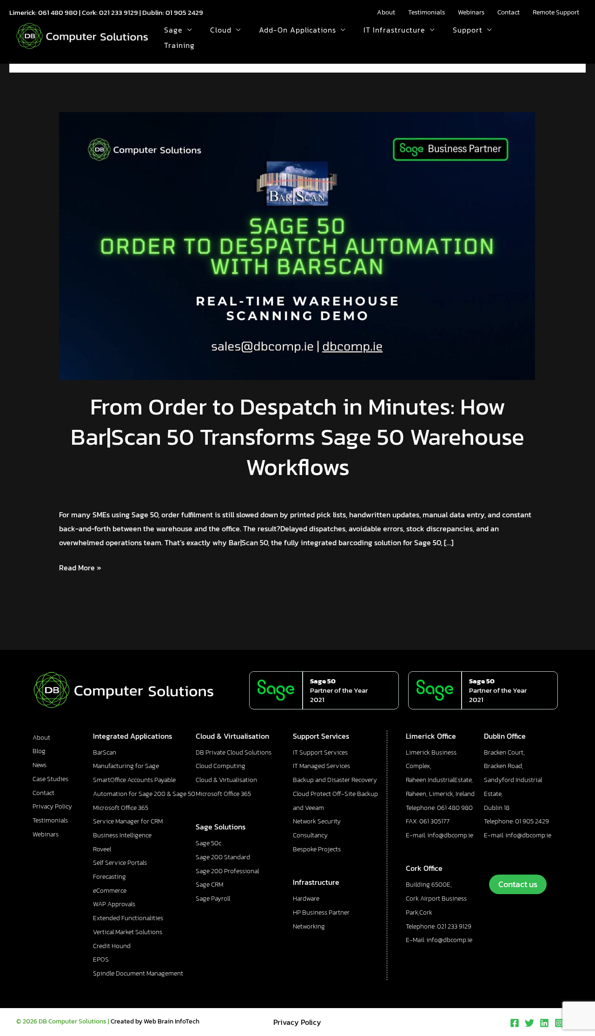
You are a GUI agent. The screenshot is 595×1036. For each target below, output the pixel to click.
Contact (508, 12)
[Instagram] (559, 1023)
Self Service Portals (120, 863)
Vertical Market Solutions (127, 932)
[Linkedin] (544, 1023)
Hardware (306, 898)
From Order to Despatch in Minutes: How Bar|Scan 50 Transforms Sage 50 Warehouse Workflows (297, 436)
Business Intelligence (122, 835)
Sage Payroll (213, 898)
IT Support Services (320, 752)
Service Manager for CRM (128, 821)
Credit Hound (112, 946)
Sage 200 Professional (227, 871)
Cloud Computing (220, 766)
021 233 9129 (118, 12)
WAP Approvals (114, 904)
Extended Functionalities (128, 918)
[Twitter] (529, 1023)
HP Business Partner (321, 912)
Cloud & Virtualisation (226, 780)
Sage (173, 29)
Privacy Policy (52, 806)
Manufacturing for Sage (126, 766)
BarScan (104, 752)
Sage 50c (208, 843)
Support (468, 29)
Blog (39, 751)
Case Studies (50, 779)
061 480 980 (58, 12)
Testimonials (426, 12)
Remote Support (556, 12)
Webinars (471, 12)
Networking (309, 926)
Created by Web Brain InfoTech (155, 1021)
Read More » (80, 567)
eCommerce (109, 891)
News (39, 765)
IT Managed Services (321, 766)
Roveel (102, 849)
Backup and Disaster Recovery (335, 780)
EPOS (101, 959)
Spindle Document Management (138, 973)
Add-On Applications (297, 29)
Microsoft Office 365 (120, 808)
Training (179, 45)
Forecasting (109, 877)
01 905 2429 (184, 12)
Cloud (220, 29)
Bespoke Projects (317, 849)
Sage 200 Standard (223, 857)
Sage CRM (209, 884)
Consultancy (310, 835)
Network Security (317, 821)
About (386, 12)
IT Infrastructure (394, 29)
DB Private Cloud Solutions (233, 752)
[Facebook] (514, 1023)
